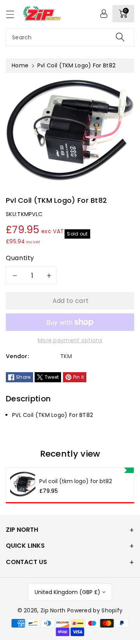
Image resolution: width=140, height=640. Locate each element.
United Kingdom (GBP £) (67, 592)
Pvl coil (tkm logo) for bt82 (75, 481)
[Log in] (103, 13)
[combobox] (70, 37)
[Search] (120, 37)
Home (20, 65)
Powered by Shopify (94, 610)
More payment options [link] (70, 340)
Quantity (20, 257)
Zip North (53, 610)
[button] (13, 14)
